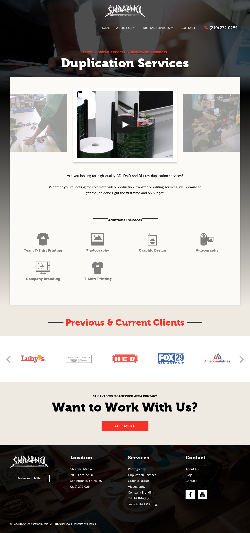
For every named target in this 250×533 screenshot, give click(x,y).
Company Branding (141, 492)
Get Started (125, 426)
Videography (136, 486)
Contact (191, 480)
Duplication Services (142, 475)
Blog (189, 475)
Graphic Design (138, 480)
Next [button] (241, 359)
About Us (192, 469)
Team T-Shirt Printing (142, 504)
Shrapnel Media (125, 11)
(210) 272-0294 (80, 486)
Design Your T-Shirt (30, 478)
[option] (33, 359)
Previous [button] (8, 359)
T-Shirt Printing (138, 498)
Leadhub (91, 524)
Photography (137, 469)
